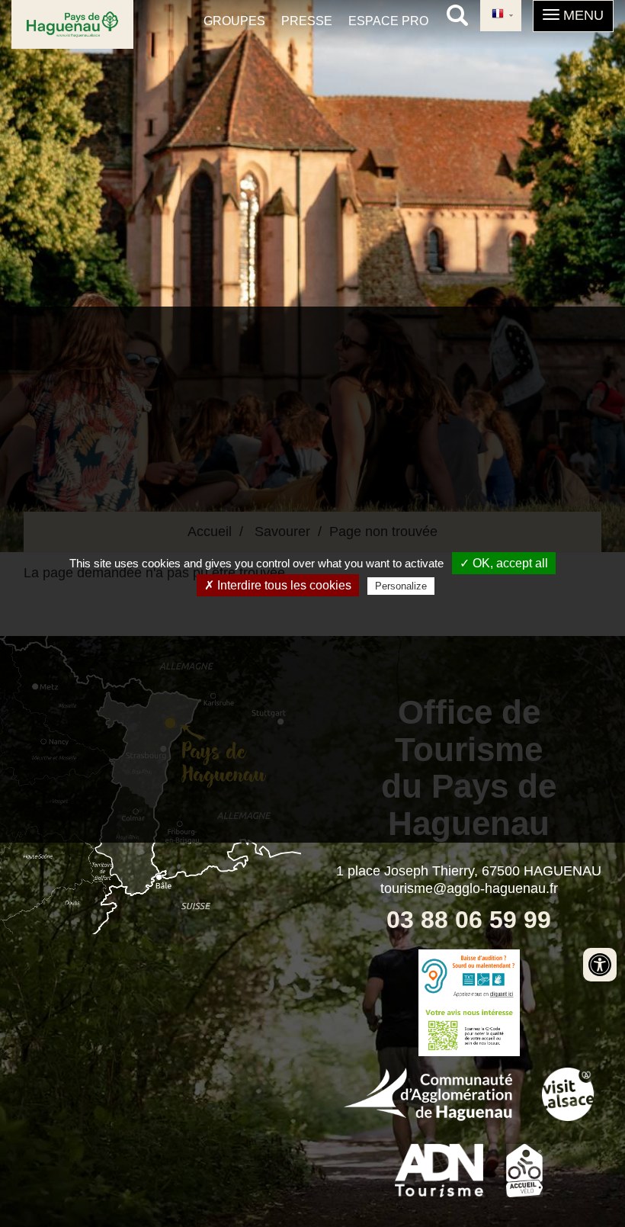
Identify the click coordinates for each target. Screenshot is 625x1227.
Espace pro (388, 20)
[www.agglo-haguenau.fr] (428, 1093)
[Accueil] (72, 24)
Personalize (401, 586)
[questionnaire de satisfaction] (469, 1029)
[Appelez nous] (469, 976)
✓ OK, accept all (504, 563)
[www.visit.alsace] (568, 1093)
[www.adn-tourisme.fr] (439, 1169)
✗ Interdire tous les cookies (277, 585)
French (500, 15)
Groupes (234, 20)
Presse (306, 20)
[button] (573, 16)
